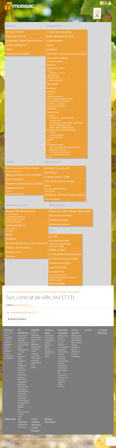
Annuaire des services (60, 262)
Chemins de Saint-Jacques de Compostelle (26, 243)
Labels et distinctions (16, 44)
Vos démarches (56, 271)
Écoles (49, 70)
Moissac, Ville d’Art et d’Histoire (21, 211)
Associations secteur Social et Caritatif (24, 183)
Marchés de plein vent (55, 96)
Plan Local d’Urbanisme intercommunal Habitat (66, 123)
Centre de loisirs (53, 75)
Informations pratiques (57, 58)
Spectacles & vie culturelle (57, 167)
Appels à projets (55, 280)
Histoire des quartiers (59, 224)
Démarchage (51, 108)
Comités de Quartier (59, 219)
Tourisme (50, 94)
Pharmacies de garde (55, 61)
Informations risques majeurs (59, 154)
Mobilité (52, 132)
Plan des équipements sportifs (55, 189)
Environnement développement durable (61, 130)
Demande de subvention (58, 275)
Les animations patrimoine (15, 217)
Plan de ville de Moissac (60, 215)
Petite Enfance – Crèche (56, 68)
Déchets (50, 140)
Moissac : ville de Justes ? (18, 247)
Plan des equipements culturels (59, 181)
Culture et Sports (52, 162)
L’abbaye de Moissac (16, 225)
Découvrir (10, 25)
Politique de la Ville (15, 187)
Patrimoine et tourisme (16, 205)
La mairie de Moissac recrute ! (63, 258)
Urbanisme (51, 115)
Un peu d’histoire (12, 214)
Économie (51, 88)
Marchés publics (57, 283)
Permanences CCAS (13, 171)
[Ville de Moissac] (20, 6)
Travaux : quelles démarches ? (60, 125)
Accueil (9, 291)
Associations (75, 356)
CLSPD (9, 191)
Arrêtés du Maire (57, 249)
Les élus (53, 236)
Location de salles (58, 267)
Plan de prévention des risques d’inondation (65, 147)
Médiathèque (51, 172)
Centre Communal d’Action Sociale (22, 167)
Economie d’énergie (56, 135)
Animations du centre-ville (56, 104)
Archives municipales (13, 222)
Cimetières (52, 49)
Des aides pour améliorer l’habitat (61, 118)
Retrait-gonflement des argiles (60, 152)
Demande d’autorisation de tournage (63, 277)
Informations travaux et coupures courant (66, 53)
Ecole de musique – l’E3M (57, 176)
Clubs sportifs (50, 191)
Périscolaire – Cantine (57, 73)
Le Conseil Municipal (59, 240)
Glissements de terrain (57, 149)
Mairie (52, 230)
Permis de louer (55, 120)
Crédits (61, 443)
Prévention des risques (55, 144)
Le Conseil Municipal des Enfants (65, 254)
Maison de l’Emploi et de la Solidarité (23, 174)
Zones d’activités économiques (58, 101)
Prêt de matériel (52, 199)
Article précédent (17, 318)
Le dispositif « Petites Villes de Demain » (25, 40)
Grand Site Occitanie (16, 36)
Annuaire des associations (59, 31)
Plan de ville (52, 83)
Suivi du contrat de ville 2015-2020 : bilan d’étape (57, 291)
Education (51, 64)
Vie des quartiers (57, 205)
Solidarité (10, 162)
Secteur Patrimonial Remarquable (61, 127)
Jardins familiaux (55, 40)
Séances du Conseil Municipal (60, 244)
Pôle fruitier (51, 91)
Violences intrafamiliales (14, 194)
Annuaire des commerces (56, 106)
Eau (48, 142)
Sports (48, 185)
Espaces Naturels (55, 137)
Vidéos (9, 49)
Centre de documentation (15, 219)
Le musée (9, 231)
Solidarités (29, 291)
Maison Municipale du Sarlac (60, 36)
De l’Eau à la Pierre (15, 31)
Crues (49, 157)
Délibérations (10, 419)
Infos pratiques (11, 228)
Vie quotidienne (53, 25)
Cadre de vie (53, 112)
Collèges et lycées (53, 78)
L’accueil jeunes (23, 342)
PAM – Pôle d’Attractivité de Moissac (60, 99)
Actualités (18, 291)
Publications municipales (17, 53)
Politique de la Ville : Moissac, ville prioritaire (70, 211)
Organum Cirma (13, 251)
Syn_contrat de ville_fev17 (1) (22, 312)
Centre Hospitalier (14, 179)
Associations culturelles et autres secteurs (65, 194)
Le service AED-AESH (55, 80)
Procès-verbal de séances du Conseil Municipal (36, 425)
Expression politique (57, 246)
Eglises (50, 44)
